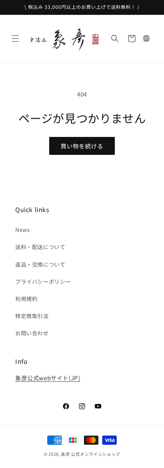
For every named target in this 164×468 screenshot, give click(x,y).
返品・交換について (40, 264)
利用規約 (26, 298)
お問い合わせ (32, 333)
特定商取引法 (32, 316)
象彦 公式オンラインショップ (90, 454)
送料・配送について (40, 247)
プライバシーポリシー (43, 281)
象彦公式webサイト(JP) (47, 378)
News (22, 229)
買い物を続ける (82, 146)
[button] (15, 38)
